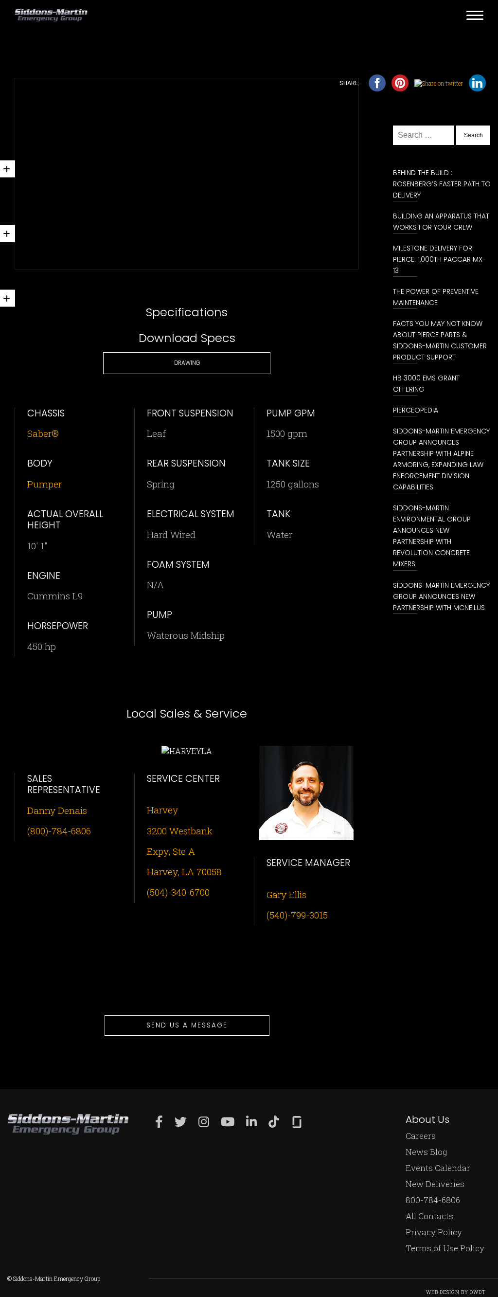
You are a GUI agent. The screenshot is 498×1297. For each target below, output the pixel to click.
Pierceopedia (415, 410)
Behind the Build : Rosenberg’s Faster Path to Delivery (442, 184)
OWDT (478, 1292)
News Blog (426, 1151)
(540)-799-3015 (297, 915)
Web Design (443, 1292)
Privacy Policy (434, 1232)
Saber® (43, 433)
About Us (427, 1119)
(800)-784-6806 (59, 831)
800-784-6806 (433, 1200)
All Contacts (429, 1216)
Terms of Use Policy (445, 1248)
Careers (421, 1135)
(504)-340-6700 (178, 892)
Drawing (187, 363)
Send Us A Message (187, 1025)
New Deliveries (435, 1183)
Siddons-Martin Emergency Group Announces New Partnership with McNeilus (441, 596)
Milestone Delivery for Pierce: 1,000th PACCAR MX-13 (439, 259)
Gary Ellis (286, 894)
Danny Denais (57, 810)
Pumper (44, 484)
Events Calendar (438, 1167)
